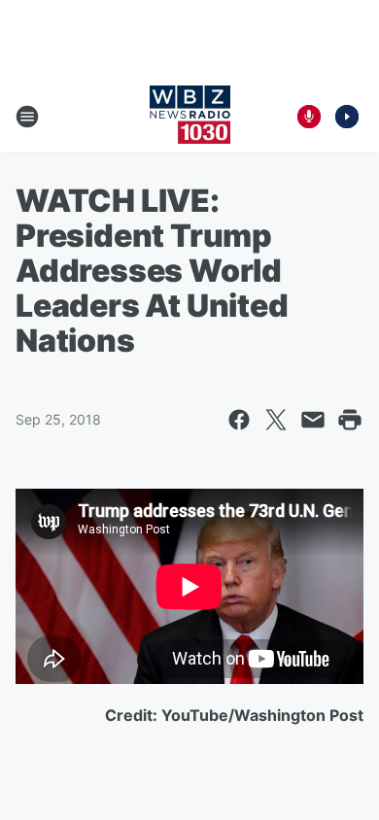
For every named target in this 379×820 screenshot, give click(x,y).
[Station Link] (190, 116)
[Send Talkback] (309, 116)
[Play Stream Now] (347, 116)
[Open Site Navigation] (27, 116)
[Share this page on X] (276, 419)
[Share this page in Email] (313, 419)
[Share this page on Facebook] (239, 419)
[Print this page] (349, 419)
